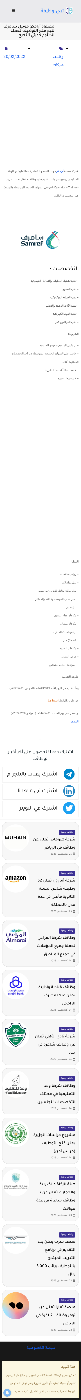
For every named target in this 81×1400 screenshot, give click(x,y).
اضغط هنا (53, 700)
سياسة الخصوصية (40, 1347)
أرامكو (59, 171)
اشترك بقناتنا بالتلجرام (32, 775)
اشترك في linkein (37, 791)
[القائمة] (13, 11)
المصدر (74, 721)
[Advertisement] (40, 118)
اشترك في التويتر (38, 809)
